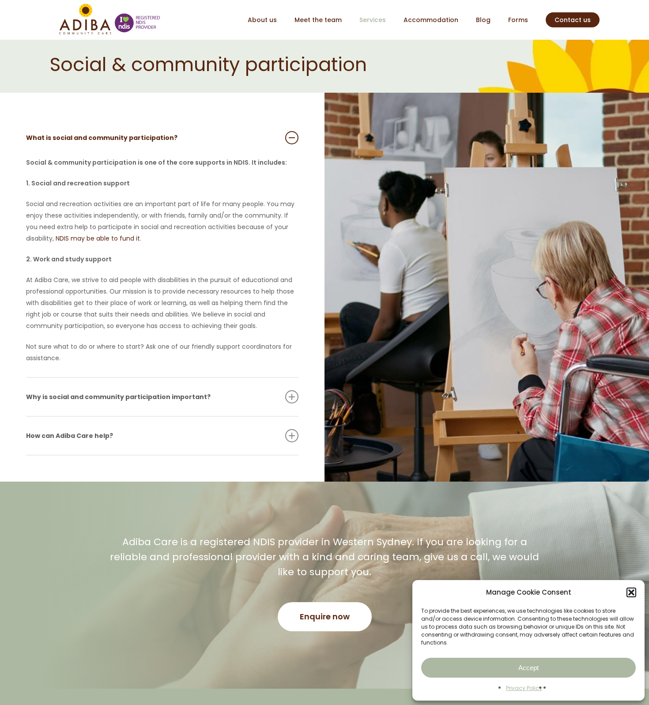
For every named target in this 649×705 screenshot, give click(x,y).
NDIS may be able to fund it (98, 238)
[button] (631, 592)
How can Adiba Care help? (69, 435)
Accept (528, 667)
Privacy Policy (524, 688)
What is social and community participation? (101, 137)
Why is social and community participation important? (118, 396)
